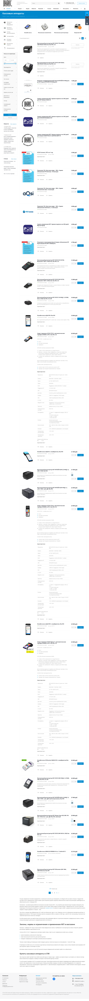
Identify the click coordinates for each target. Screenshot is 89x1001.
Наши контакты (76, 975)
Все (57, 892)
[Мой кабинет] (85, 9)
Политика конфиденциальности (7, 986)
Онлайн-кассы (28, 32)
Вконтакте (54, 979)
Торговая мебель (40, 981)
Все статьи (13, 159)
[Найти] (58, 3)
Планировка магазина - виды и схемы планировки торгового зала (10, 168)
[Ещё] (81, 9)
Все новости (13, 124)
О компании (5, 978)
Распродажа (39, 984)
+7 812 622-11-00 (70, 3)
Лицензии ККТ (78, 32)
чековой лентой (49, 908)
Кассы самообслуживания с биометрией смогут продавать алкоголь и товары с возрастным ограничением (10, 139)
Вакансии (4, 983)
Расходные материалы (41, 982)
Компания (5, 975)
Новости (4, 979)
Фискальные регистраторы (61, 32)
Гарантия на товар (23, 981)
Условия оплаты (23, 978)
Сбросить (10, 117)
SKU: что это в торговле (9, 173)
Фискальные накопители (44, 32)
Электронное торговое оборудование (41, 978)
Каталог (38, 975)
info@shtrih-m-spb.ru (79, 981)
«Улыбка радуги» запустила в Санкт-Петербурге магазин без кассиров (10, 129)
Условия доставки (23, 979)
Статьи (4, 981)
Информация (23, 975)
